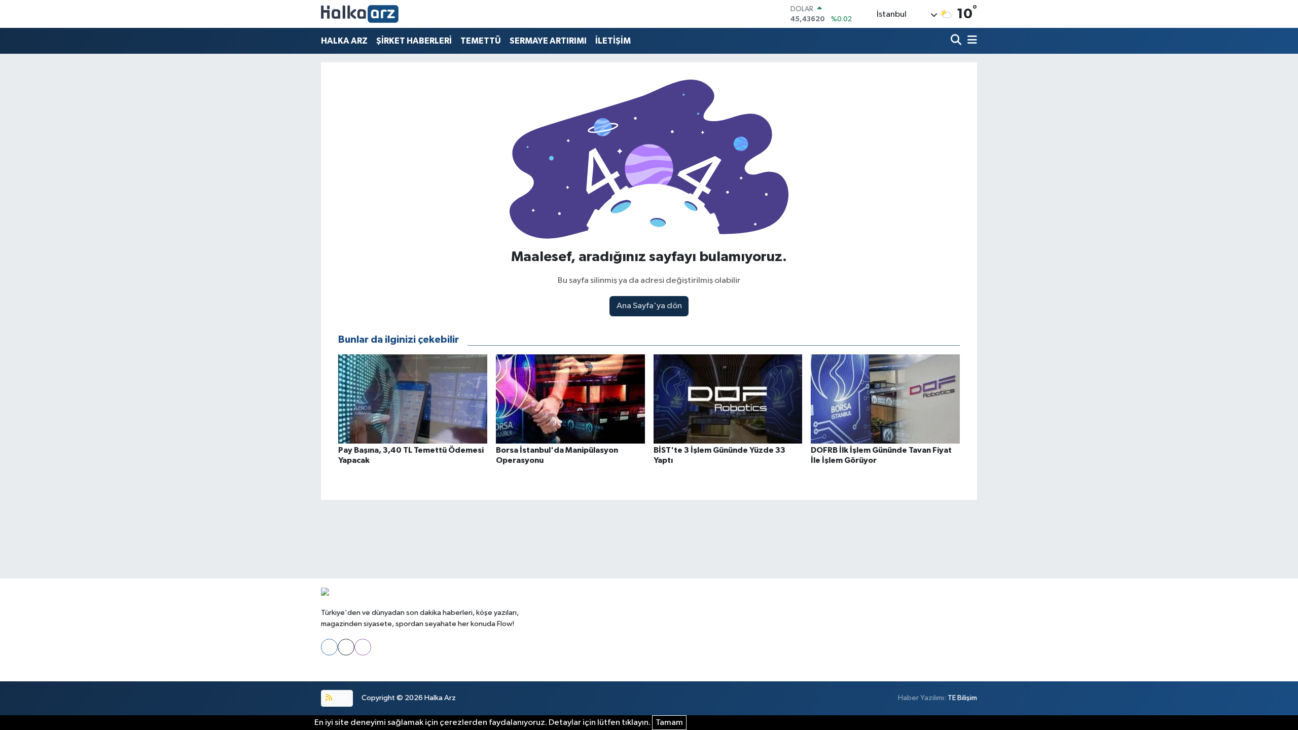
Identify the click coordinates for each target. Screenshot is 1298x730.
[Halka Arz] (360, 14)
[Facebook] (329, 647)
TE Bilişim (962, 698)
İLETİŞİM (613, 40)
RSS (341, 698)
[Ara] (957, 41)
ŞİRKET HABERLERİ (414, 40)
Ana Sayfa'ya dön (649, 306)
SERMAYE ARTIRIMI (548, 40)
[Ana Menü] (970, 41)
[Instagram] (362, 647)
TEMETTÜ (480, 40)
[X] (346, 647)
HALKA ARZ (344, 40)
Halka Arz (440, 698)
